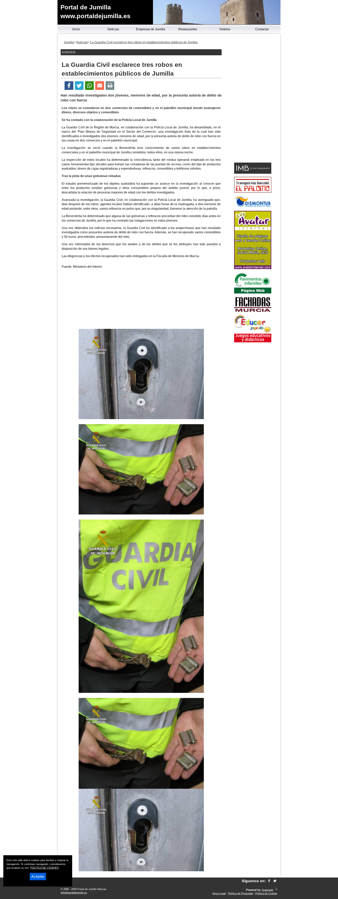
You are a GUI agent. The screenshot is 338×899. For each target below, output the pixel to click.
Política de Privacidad (240, 893)
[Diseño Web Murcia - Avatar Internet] (276, 889)
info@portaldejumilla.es (74, 892)
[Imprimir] (110, 85)
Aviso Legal (219, 893)
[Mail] (99, 85)
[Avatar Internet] (252, 268)
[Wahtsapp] (89, 85)
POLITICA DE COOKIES (44, 867)
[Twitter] (79, 85)
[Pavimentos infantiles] (252, 292)
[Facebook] (69, 85)
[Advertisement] (141, 299)
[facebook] (269, 881)
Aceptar (37, 876)
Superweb (267, 889)
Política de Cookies (266, 893)
